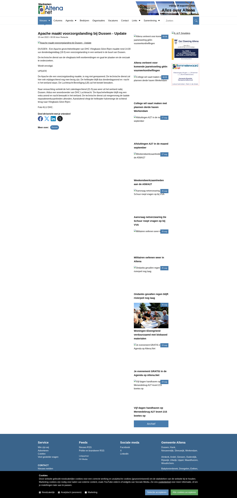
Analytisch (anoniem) (71, 492)
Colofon (42, 454)
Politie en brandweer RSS (91, 450)
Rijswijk (165, 460)
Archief (151, 423)
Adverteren (43, 450)
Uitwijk (173, 460)
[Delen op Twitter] (46, 118)
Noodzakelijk (48, 492)
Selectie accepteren (157, 492)
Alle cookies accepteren (184, 492)
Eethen (193, 468)
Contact (125, 20)
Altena (180, 442)
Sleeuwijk (179, 450)
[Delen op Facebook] (40, 118)
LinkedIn (124, 454)
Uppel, (181, 460)
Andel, (173, 457)
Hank (172, 447)
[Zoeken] (196, 21)
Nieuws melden (45, 468)
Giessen (181, 457)
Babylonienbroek (169, 468)
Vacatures (113, 20)
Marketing (92, 492)
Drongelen (184, 468)
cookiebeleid (164, 482)
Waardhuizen (191, 460)
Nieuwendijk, (167, 450)
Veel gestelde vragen (48, 457)
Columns (57, 20)
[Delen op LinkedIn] (53, 118)
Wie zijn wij (43, 447)
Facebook (125, 447)
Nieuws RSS (85, 447)
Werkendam (191, 450)
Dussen (55, 127)
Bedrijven (84, 20)
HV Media (83, 459)
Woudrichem (167, 463)
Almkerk (165, 457)
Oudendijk (191, 457)
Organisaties (98, 20)
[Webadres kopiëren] (60, 118)
